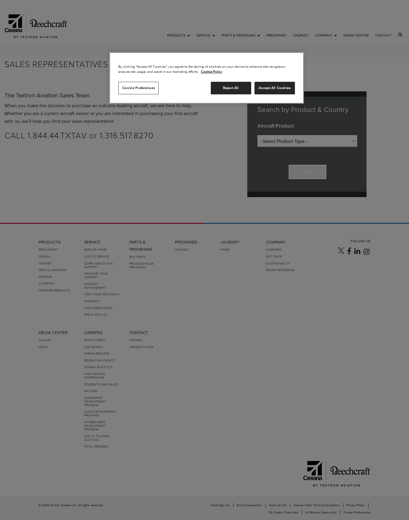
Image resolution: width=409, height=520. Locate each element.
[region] (206, 78)
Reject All (231, 88)
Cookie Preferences (138, 88)
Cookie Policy (211, 71)
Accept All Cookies (274, 88)
